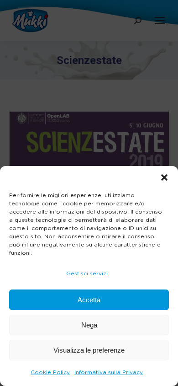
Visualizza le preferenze (89, 350)
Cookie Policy (50, 372)
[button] (164, 177)
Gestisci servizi (87, 273)
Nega (89, 325)
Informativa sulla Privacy (108, 372)
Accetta (89, 300)
